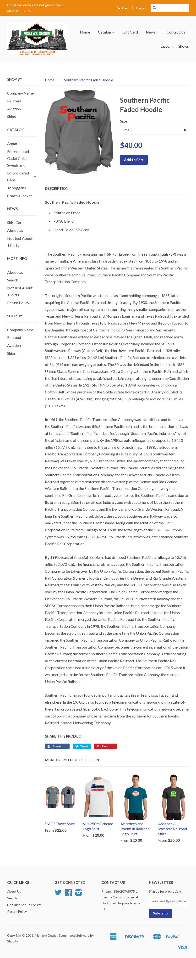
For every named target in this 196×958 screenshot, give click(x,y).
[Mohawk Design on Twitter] (58, 894)
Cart (125, 8)
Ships (11, 116)
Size (123, 121)
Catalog (105, 32)
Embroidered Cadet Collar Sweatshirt (18, 158)
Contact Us (176, 32)
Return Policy (18, 302)
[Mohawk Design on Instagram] (78, 894)
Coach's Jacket (19, 195)
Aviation (14, 108)
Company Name (20, 93)
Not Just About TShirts (24, 905)
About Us (15, 230)
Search (12, 280)
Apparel (13, 143)
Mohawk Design (46, 935)
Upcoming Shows (174, 46)
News (151, 32)
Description (56, 188)
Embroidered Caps (18, 176)
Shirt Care (15, 222)
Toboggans (16, 187)
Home (85, 32)
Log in (140, 8)
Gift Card (130, 32)
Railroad (14, 101)
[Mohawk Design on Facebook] (68, 894)
